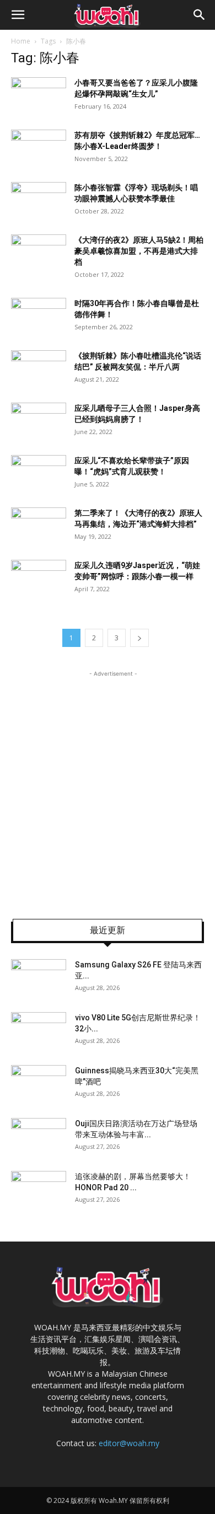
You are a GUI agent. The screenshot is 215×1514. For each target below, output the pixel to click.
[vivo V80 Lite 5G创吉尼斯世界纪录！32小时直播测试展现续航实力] (38, 1031)
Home (20, 41)
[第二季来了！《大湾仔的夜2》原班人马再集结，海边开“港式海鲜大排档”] (38, 526)
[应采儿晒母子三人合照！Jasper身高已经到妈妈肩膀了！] (38, 422)
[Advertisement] (107, 787)
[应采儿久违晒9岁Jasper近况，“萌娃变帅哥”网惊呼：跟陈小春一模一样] (38, 579)
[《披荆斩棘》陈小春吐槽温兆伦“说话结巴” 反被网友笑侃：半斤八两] (38, 369)
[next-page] (139, 638)
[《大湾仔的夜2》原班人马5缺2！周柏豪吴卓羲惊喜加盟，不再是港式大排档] (38, 253)
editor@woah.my (129, 1443)
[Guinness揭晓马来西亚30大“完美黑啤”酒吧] (38, 1084)
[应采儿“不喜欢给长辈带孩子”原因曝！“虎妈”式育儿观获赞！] (38, 474)
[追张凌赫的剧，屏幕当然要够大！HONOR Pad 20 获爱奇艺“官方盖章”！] (38, 1190)
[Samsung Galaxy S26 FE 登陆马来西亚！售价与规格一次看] (38, 978)
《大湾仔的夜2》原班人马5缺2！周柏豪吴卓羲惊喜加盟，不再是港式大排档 (138, 251)
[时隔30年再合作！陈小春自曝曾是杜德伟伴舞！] (38, 317)
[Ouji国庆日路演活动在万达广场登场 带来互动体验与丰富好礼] (38, 1137)
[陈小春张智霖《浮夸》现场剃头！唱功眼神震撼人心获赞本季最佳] (38, 201)
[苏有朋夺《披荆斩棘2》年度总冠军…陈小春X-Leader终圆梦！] (38, 149)
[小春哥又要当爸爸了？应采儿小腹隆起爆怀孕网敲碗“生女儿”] (38, 96)
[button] (17, 15)
